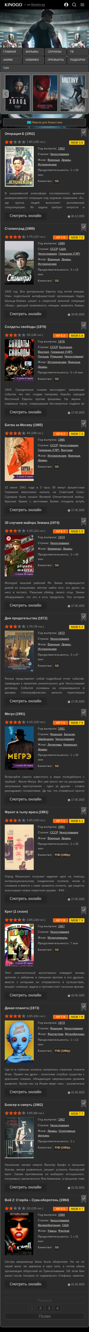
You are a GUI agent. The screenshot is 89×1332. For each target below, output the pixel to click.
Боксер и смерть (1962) (24, 1105)
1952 (61, 148)
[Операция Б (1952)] (26, 216)
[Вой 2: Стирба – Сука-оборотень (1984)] (26, 1284)
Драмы (66, 159)
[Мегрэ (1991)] (26, 799)
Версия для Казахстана (44, 122)
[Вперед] (85, 94)
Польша (43, 356)
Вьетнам (67, 450)
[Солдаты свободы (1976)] (26, 412)
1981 (61, 826)
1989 (61, 243)
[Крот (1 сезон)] (26, 995)
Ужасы (52, 1230)
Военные (54, 159)
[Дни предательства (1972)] (26, 701)
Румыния (56, 356)
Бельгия (69, 734)
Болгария (65, 347)
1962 (61, 1119)
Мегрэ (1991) (15, 714)
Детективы (55, 744)
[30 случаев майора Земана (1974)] (26, 605)
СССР (54, 249)
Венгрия (43, 351)
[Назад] (6, 94)
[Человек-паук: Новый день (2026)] (45, 93)
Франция (56, 734)
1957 (61, 926)
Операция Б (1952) (20, 134)
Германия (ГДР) (69, 253)
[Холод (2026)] (17, 93)
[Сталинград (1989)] (26, 314)
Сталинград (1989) (20, 228)
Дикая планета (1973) (22, 1008)
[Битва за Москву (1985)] (26, 510)
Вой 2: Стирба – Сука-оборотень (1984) (37, 1200)
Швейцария (46, 739)
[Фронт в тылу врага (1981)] (26, 899)
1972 (61, 633)
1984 (61, 1214)
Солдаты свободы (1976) (25, 327)
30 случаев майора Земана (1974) (32, 523)
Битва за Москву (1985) (24, 425)
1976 (61, 341)
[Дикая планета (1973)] (26, 1092)
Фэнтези (63, 1230)
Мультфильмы (74, 1034)
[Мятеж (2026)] (72, 93)
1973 (61, 1022)
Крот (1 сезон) (16, 911)
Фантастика (55, 1034)
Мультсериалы (57, 937)
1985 (61, 439)
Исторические (47, 164)
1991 (61, 728)
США (62, 249)
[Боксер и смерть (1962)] (26, 1187)
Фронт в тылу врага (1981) (26, 812)
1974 (61, 537)
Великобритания (49, 1225)
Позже (45, 1316)
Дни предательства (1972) (26, 618)
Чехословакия (59, 154)
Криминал (54, 548)
